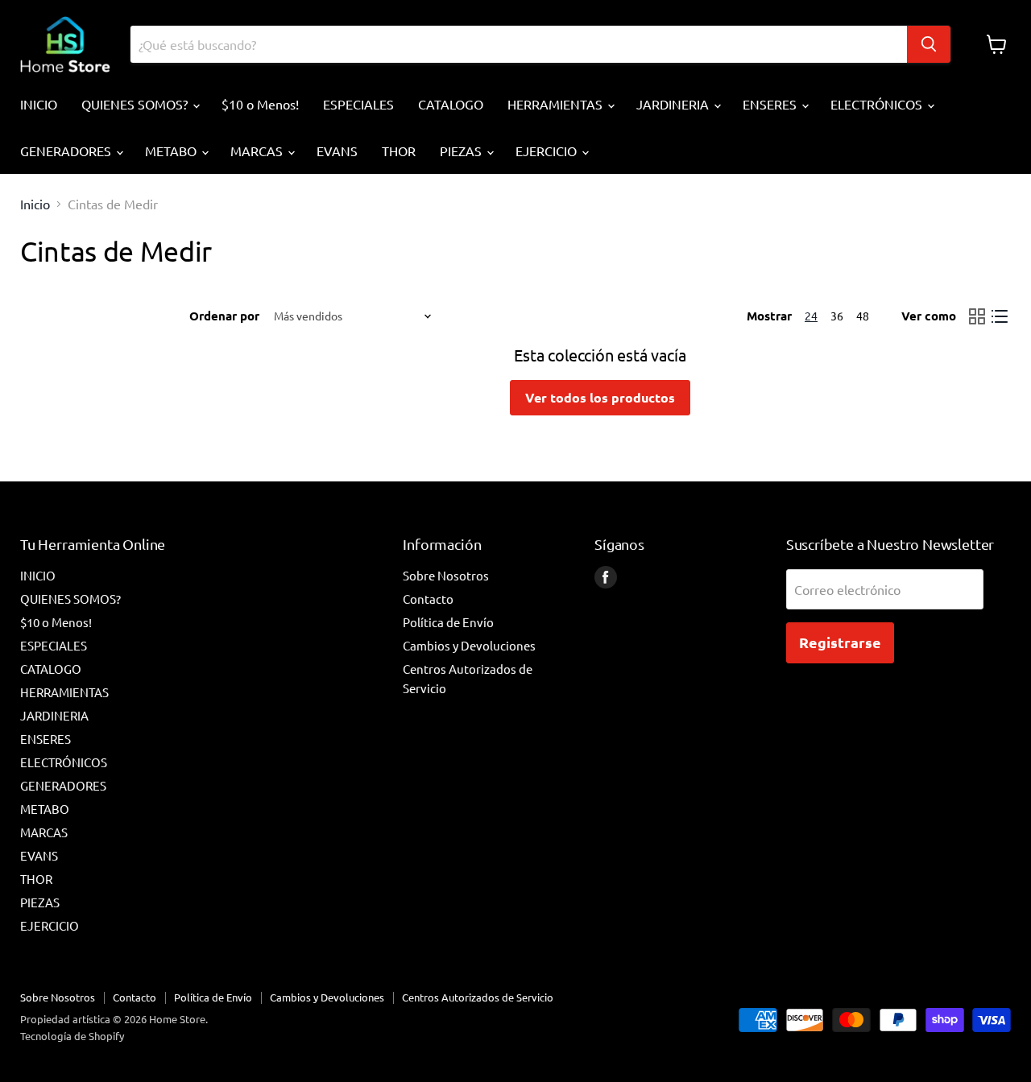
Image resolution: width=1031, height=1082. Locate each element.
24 (811, 315)
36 (836, 315)
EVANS (337, 150)
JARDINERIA (674, 104)
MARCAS (258, 150)
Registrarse (840, 642)
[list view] (999, 316)
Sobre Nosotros (446, 575)
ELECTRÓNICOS (877, 104)
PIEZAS (462, 150)
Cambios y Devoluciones (469, 645)
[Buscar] (928, 44)
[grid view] (977, 316)
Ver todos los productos (600, 397)
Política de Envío (448, 622)
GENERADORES (67, 150)
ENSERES (771, 104)
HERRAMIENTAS (556, 104)
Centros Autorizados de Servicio (477, 997)
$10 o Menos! (260, 104)
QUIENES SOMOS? (136, 104)
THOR (399, 150)
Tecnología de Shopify (72, 1036)
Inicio (35, 203)
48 (862, 315)
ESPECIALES (358, 104)
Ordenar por (224, 316)
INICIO (38, 104)
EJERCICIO (548, 150)
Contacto (428, 598)
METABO (172, 150)
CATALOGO (450, 104)
